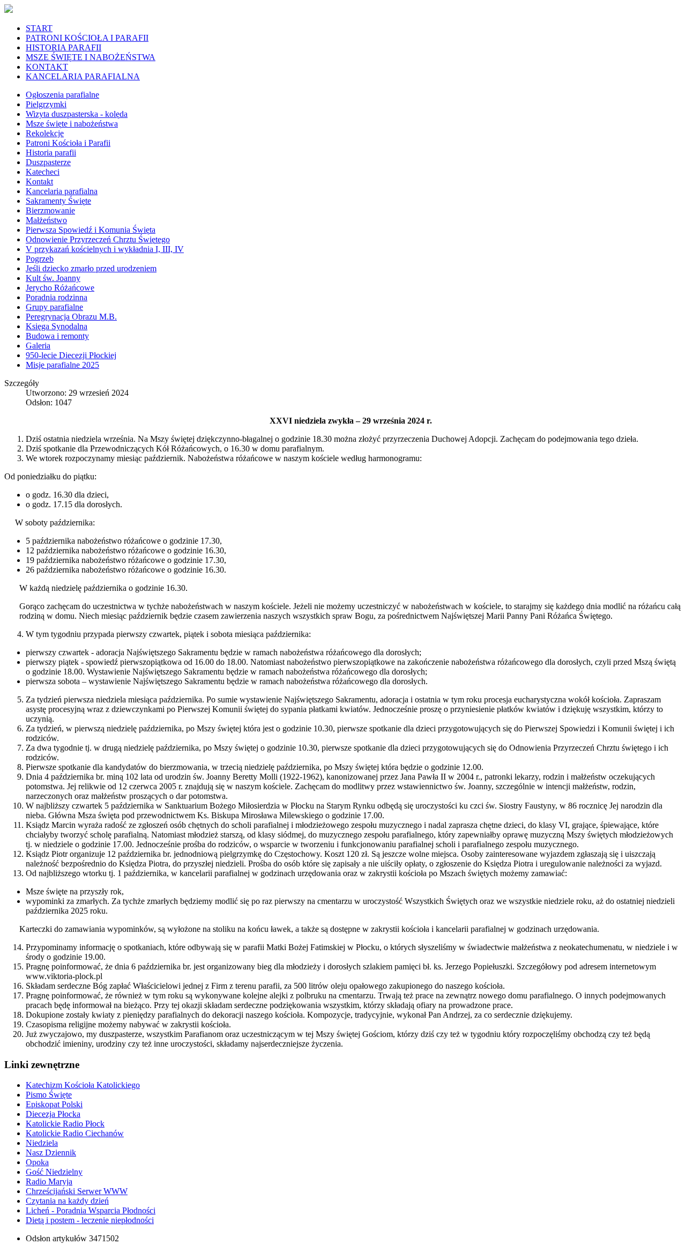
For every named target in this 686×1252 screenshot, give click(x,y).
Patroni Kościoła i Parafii (68, 142)
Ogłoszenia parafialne (62, 94)
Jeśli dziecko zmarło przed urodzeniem (91, 268)
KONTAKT (47, 66)
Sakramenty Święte (58, 200)
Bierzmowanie (50, 210)
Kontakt (39, 181)
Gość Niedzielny (54, 1171)
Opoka (37, 1162)
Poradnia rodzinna (56, 297)
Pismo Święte (49, 1094)
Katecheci (42, 171)
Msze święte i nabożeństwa (72, 123)
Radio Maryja (49, 1181)
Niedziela (42, 1142)
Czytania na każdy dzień (67, 1200)
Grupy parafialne (54, 307)
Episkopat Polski (54, 1104)
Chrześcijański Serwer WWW (77, 1191)
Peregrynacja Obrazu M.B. (71, 316)
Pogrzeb (40, 258)
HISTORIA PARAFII (63, 47)
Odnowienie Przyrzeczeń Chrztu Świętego (98, 239)
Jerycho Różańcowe (60, 287)
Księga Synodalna (56, 326)
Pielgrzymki (46, 104)
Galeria (38, 345)
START (39, 28)
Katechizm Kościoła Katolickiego (83, 1085)
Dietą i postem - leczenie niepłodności (90, 1220)
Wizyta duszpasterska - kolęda (77, 113)
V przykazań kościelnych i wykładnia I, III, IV (105, 249)
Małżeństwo (46, 220)
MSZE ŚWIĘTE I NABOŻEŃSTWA (90, 57)
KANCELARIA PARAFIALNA (83, 76)
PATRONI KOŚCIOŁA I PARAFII (87, 37)
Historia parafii (51, 152)
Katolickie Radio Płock (65, 1123)
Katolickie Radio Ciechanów (75, 1133)
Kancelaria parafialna (62, 191)
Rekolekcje (45, 133)
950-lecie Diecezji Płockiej (71, 355)
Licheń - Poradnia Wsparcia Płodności (90, 1210)
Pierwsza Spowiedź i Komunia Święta (90, 229)
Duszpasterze (48, 162)
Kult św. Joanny (53, 278)
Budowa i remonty (57, 335)
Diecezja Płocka (53, 1113)
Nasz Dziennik (51, 1152)
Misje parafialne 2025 (62, 364)
